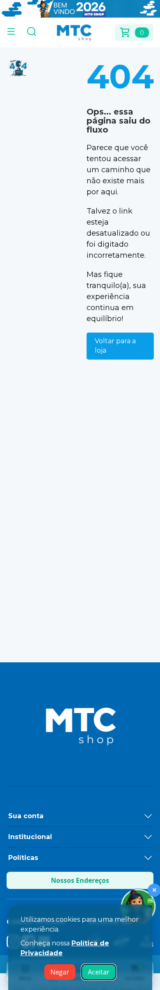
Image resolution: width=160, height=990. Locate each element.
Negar (59, 972)
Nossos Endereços (80, 880)
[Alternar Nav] (11, 32)
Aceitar (99, 972)
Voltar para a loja (115, 345)
